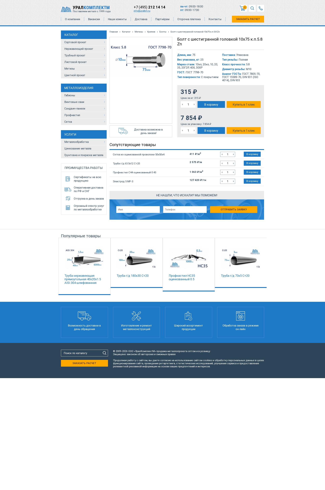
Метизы (69, 68)
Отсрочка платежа (189, 19)
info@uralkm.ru (142, 10)
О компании (72, 19)
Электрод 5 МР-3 (123, 181)
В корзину (211, 104)
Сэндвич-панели (74, 108)
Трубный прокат (74, 55)
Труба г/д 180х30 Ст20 (133, 275)
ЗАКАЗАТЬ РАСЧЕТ (248, 19)
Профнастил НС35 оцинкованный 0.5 (182, 277)
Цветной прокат (74, 75)
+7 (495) (149, 7)
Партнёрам (162, 19)
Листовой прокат (75, 62)
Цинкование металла (77, 148)
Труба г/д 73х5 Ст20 (235, 275)
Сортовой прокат (75, 42)
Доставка (141, 19)
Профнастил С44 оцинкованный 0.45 (134, 172)
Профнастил (72, 115)
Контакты (215, 19)
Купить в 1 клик (244, 104)
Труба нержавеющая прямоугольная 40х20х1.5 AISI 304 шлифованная (82, 279)
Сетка (68, 121)
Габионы (69, 95)
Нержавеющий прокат (78, 48)
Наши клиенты (117, 19)
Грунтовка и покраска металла (83, 155)
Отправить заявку (234, 209)
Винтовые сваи (74, 102)
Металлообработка (76, 142)
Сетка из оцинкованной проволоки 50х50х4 (138, 154)
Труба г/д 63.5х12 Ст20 (126, 163)
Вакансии (94, 19)
